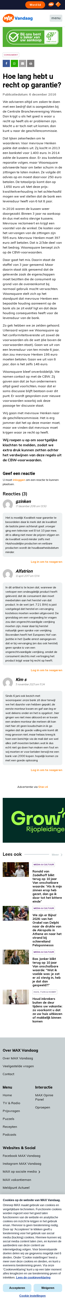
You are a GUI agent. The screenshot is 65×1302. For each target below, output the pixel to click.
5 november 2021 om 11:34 (30, 684)
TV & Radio (11, 1103)
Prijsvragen (11, 1111)
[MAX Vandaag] (17, 18)
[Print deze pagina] (30, 63)
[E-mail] (22, 63)
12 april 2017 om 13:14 (27, 576)
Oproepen (42, 1107)
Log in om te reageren (46, 561)
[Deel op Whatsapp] (14, 63)
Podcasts (9, 1134)
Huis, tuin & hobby (45, 992)
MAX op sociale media (20, 1171)
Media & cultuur (44, 864)
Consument (11, 54)
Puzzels (8, 1119)
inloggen (19, 480)
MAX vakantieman (17, 1180)
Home (7, 1095)
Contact (8, 1074)
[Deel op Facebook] (6, 63)
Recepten (10, 1127)
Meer (55, 854)
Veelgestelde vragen (18, 1066)
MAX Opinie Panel (44, 1097)
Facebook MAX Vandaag (21, 1156)
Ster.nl (43, 787)
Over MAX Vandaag (18, 1058)
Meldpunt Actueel (16, 1188)
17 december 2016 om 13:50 (31, 506)
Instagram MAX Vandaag (22, 1163)
